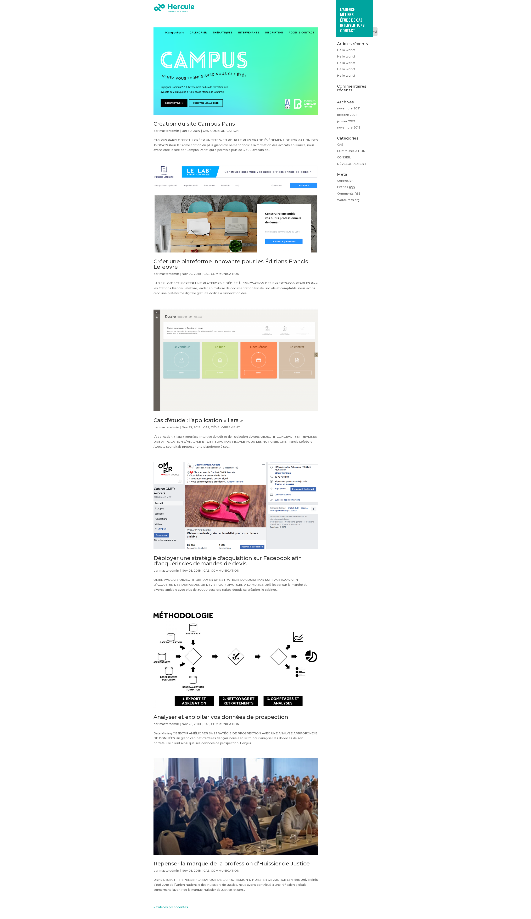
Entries (346, 187)
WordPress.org (348, 200)
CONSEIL (344, 157)
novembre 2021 (348, 108)
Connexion (345, 181)
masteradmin (169, 131)
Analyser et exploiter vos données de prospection (220, 717)
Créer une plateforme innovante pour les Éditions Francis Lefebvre (230, 264)
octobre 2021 (347, 115)
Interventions (352, 25)
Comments (348, 193)
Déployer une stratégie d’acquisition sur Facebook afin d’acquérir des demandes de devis (227, 561)
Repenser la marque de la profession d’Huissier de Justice (231, 863)
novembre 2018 (348, 127)
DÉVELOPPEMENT (225, 427)
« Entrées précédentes (170, 907)
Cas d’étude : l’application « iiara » (198, 420)
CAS (206, 131)
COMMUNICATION (224, 131)
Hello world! (346, 50)
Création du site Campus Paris (194, 123)
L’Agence (347, 9)
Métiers (346, 14)
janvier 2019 (346, 121)
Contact (347, 30)
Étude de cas (351, 20)
